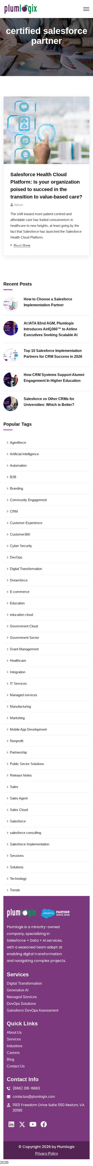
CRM (14, 511)
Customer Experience (26, 523)
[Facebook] (43, 1124)
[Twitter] (22, 1124)
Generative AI (17, 990)
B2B (13, 477)
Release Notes (21, 775)
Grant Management (24, 649)
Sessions (17, 856)
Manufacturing (20, 706)
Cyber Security (21, 546)
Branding (16, 488)
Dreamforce (19, 580)
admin (18, 205)
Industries (14, 1046)
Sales (14, 787)
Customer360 (20, 534)
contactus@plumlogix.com (34, 1096)
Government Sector (24, 637)
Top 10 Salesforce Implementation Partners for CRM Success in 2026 (53, 353)
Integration (17, 672)
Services (14, 1039)
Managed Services (22, 997)
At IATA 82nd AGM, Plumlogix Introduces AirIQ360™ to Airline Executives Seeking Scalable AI (50, 329)
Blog (10, 1059)
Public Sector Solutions (27, 764)
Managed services (23, 695)
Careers (13, 1053)
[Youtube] (32, 1124)
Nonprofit (16, 741)
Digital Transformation (26, 569)
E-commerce (19, 592)
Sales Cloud (19, 810)
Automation (18, 465)
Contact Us (16, 1066)
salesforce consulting (25, 833)
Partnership (18, 752)
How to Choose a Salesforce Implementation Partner (48, 302)
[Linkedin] (11, 1124)
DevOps (16, 557)
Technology (18, 878)
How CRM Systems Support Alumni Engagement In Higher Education (54, 378)
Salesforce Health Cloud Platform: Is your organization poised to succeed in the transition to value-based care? (46, 186)
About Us (14, 1032)
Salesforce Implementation (29, 844)
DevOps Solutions (21, 1004)
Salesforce (18, 821)
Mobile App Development (28, 729)
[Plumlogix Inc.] (20, 9)
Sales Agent (19, 798)
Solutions (16, 867)
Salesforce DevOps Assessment (32, 1010)
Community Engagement (28, 500)
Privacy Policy (46, 1153)
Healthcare (18, 660)
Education (17, 603)
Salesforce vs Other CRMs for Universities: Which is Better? (49, 402)
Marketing (17, 718)
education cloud (21, 615)
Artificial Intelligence (24, 454)
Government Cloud (24, 626)
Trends (15, 890)
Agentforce (18, 442)
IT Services (18, 683)
